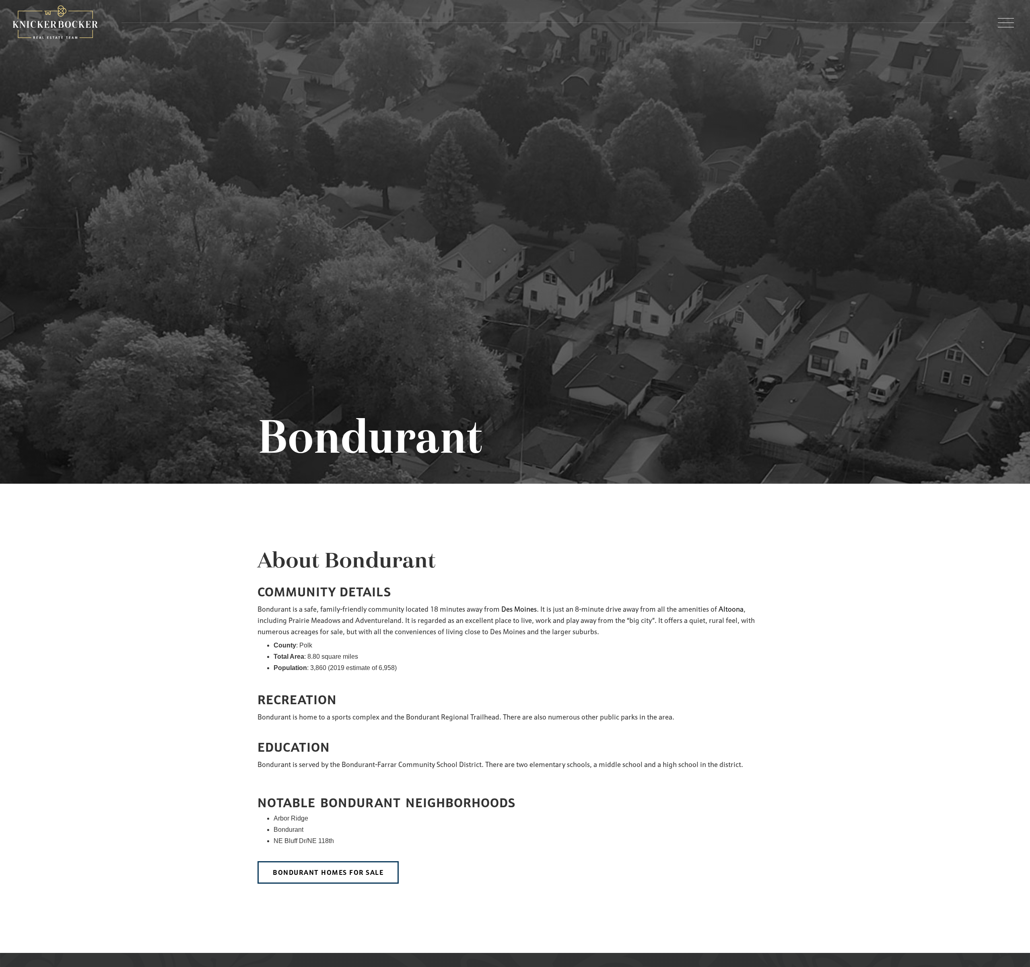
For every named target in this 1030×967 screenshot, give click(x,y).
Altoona (731, 609)
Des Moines (519, 609)
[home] (55, 22)
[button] (1006, 22)
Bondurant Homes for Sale (328, 872)
